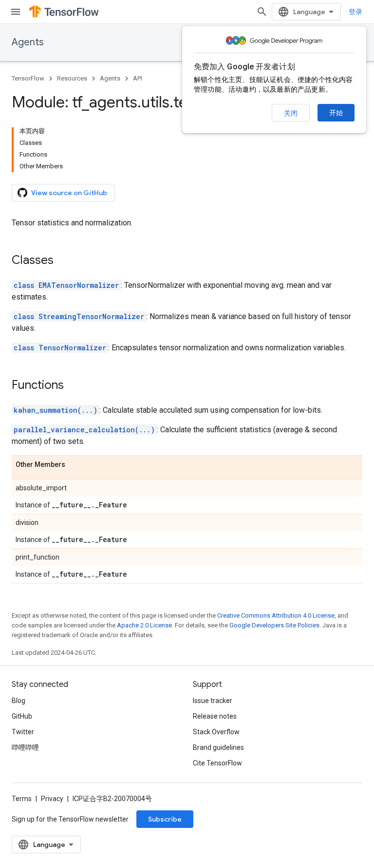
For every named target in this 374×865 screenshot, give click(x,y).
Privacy (52, 799)
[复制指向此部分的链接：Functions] (73, 386)
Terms (22, 799)
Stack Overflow (216, 732)
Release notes (215, 716)
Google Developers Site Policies (274, 625)
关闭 (291, 113)
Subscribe (165, 819)
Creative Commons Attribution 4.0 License (276, 615)
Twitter (23, 732)
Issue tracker (212, 700)
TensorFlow (28, 78)
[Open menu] (15, 11)
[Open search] (262, 12)
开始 (336, 112)
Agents (28, 42)
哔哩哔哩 (25, 747)
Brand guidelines (218, 747)
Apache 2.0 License (144, 625)
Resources (72, 78)
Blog (18, 700)
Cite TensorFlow (217, 763)
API (137, 78)
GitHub (22, 716)
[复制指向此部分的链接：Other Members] (75, 465)
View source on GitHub (69, 192)
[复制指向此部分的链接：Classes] (63, 261)
